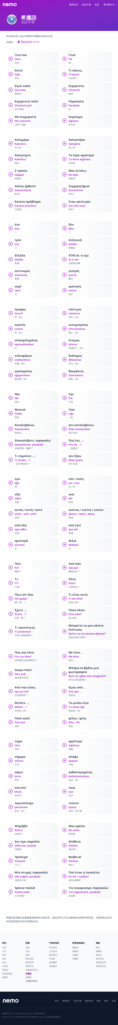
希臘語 (29, 973)
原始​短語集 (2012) (30, 41)
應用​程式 (73, 4)
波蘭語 (99, 951)
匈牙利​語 (100, 958)
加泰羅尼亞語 (32, 969)
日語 (4, 947)
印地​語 (52, 958)
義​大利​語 (30, 958)
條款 (106, 1000)
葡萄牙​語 (30, 966)
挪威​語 (75, 947)
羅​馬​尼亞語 (101, 966)
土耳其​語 (53, 951)
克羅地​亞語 (101, 962)
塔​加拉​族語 (7, 973)
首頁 (57, 1000)
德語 (28, 955)
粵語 (4, 955)
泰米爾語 (53, 962)
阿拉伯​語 (53, 947)
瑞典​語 (75, 951)
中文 (4, 951)
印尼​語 (5, 966)
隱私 (99, 1000)
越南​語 (5, 977)
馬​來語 (5, 969)
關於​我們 (89, 1000)
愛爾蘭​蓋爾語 (32, 981)
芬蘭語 (75, 958)
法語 (28, 951)
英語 (28, 947)
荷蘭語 (29, 977)
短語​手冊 (86, 4)
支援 (96, 4)
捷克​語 (99, 955)
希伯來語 (53, 955)
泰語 (4, 958)
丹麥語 (75, 955)
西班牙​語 (30, 962)
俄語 (98, 947)
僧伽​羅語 (53, 966)
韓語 (4, 962)
